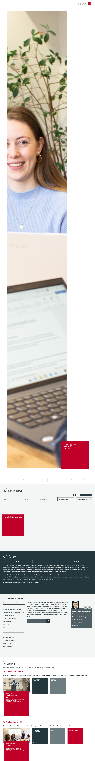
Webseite (75, 625)
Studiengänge (26, 582)
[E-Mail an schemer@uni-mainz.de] (85, 607)
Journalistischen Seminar (72, 577)
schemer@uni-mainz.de (78, 619)
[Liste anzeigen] (77, 495)
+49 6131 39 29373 (77, 622)
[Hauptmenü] (5, 3)
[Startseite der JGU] (84, 3)
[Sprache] (9, 3)
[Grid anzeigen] (74, 495)
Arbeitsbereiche (15, 582)
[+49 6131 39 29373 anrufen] (89, 607)
